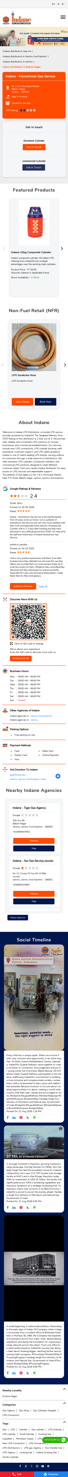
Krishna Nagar (9, 1396)
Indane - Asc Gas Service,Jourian (33, 861)
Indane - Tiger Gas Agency (29, 808)
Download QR (20, 658)
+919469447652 (21, 831)
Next (63, 248)
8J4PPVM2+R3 (18, 775)
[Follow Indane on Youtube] (42, 1466)
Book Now (45, 401)
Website (34, 840)
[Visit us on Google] (25, 1466)
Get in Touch (34, 147)
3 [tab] (39, 42)
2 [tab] (34, 42)
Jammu (34, 719)
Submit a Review (23, 586)
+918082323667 (21, 884)
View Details (22, 401)
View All (43, 586)
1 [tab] (29, 42)
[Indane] (16, 17)
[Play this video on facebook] (34, 998)
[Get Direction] (58, 778)
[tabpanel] (34, 36)
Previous (5, 248)
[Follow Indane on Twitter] (31, 1466)
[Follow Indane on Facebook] (19, 1466)
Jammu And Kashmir (41, 716)
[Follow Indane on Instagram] (36, 1466)
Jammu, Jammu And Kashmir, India (28, 779)
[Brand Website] (48, 1466)
